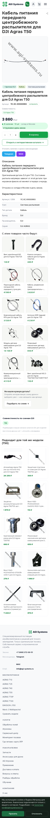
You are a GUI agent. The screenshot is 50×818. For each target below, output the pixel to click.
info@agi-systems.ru (25, 669)
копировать (33, 104)
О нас (5, 793)
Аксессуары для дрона (13, 757)
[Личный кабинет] (33, 4)
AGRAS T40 (7, 688)
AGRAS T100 (8, 701)
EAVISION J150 (9, 705)
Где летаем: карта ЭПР (13, 742)
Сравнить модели (10, 714)
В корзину (34, 134)
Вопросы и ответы (11, 774)
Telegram (8, 154)
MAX (21, 154)
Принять (13, 814)
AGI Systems (15, 4)
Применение (8, 765)
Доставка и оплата (11, 769)
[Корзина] (39, 4)
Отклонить (37, 814)
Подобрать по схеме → (18, 403)
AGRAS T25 (7, 684)
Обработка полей (10, 725)
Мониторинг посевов (12, 737)
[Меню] (45, 4)
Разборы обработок (11, 778)
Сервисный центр (10, 733)
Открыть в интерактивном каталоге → (25, 142)
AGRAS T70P (8, 697)
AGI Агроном (8, 761)
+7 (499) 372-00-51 (24, 652)
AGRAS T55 (7, 692)
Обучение (7, 782)
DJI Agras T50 (9, 112)
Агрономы (7, 729)
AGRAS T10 (7, 680)
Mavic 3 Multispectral (12, 709)
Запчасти (7, 752)
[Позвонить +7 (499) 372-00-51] (27, 4)
